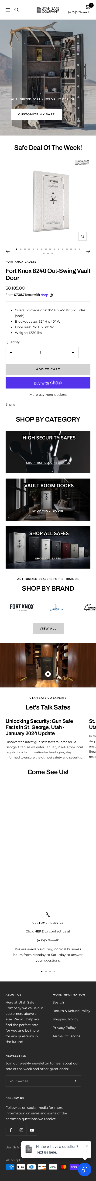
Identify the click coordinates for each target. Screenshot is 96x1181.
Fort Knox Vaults (21, 261)
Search (58, 1002)
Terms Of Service (66, 1036)
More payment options (48, 394)
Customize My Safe (36, 114)
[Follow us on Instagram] (21, 1130)
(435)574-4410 (79, 12)
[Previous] (8, 251)
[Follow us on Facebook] (11, 1130)
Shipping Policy (65, 1019)
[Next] (88, 251)
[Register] (75, 1081)
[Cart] (88, 7)
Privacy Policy (64, 1028)
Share (10, 404)
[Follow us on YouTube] (32, 1130)
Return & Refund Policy (71, 1011)
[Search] (16, 10)
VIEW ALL (48, 628)
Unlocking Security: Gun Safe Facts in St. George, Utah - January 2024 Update (39, 727)
